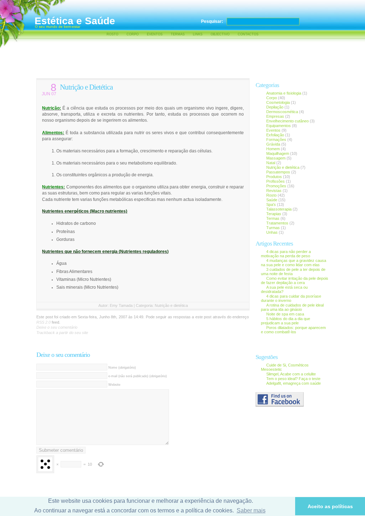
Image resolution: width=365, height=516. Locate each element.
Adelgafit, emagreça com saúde (293, 383)
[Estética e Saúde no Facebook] (280, 405)
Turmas (273, 228)
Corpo (133, 34)
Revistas (274, 190)
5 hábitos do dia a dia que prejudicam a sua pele (285, 321)
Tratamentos (277, 223)
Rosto (112, 34)
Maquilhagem (277, 153)
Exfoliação (275, 135)
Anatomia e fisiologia (283, 93)
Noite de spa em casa (285, 314)
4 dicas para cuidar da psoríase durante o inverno (291, 298)
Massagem (276, 158)
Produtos (274, 176)
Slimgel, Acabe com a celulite (291, 374)
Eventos (155, 34)
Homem (273, 149)
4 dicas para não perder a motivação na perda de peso (286, 253)
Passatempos (278, 172)
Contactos (248, 34)
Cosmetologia (278, 102)
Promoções (276, 186)
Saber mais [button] (251, 510)
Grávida (273, 144)
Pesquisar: (212, 21)
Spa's (271, 204)
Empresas (275, 116)
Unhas (272, 232)
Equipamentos (278, 125)
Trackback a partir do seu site (62, 332)
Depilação (274, 107)
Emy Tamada (121, 305)
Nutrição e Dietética (86, 87)
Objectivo (220, 34)
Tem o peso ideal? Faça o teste (293, 378)
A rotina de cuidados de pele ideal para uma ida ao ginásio (292, 307)
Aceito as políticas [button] (330, 506)
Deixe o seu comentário (56, 327)
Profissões (275, 181)
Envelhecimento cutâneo (287, 121)
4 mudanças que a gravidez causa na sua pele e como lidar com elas (293, 262)
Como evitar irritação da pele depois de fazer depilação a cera (294, 280)
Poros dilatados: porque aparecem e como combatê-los (293, 329)
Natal (270, 163)
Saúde (271, 200)
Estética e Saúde (75, 20)
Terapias (273, 214)
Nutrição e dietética (171, 305)
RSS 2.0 (43, 322)
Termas (178, 34)
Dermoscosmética (282, 112)
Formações (276, 139)
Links (197, 34)
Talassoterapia (279, 209)
